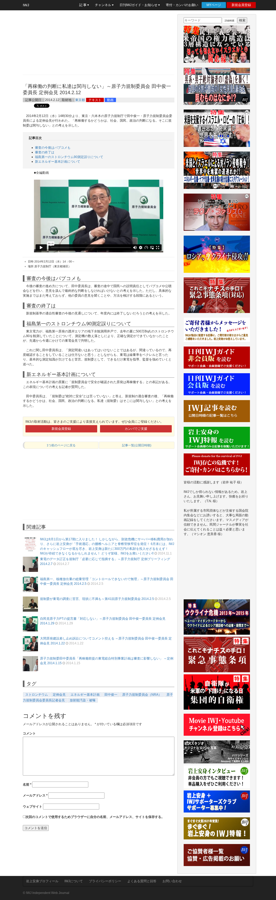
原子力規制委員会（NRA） (142, 694)
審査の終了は (44, 152)
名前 (27, 784)
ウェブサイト (32, 806)
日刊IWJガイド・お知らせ (139, 5)
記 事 (83, 5)
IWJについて (73, 881)
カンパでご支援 (136, 428)
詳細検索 (229, 20)
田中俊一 (110, 694)
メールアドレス (35, 795)
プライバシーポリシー (105, 881)
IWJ (26, 5)
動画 (110, 100)
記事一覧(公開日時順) (136, 445)
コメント (29, 733)
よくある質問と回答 (141, 881)
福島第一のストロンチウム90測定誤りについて (69, 157)
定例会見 (59, 694)
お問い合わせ (172, 881)
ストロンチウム (36, 694)
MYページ (213, 5)
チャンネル (103, 5)
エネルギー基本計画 (85, 694)
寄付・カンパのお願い (182, 5)
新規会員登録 (241, 5)
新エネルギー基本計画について (57, 161)
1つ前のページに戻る (61, 445)
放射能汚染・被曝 (83, 700)
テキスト (94, 100)
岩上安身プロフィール (42, 881)
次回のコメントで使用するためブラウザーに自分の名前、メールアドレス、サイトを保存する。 (94, 817)
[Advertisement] (98, 42)
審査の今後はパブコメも (53, 147)
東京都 (80, 100)
